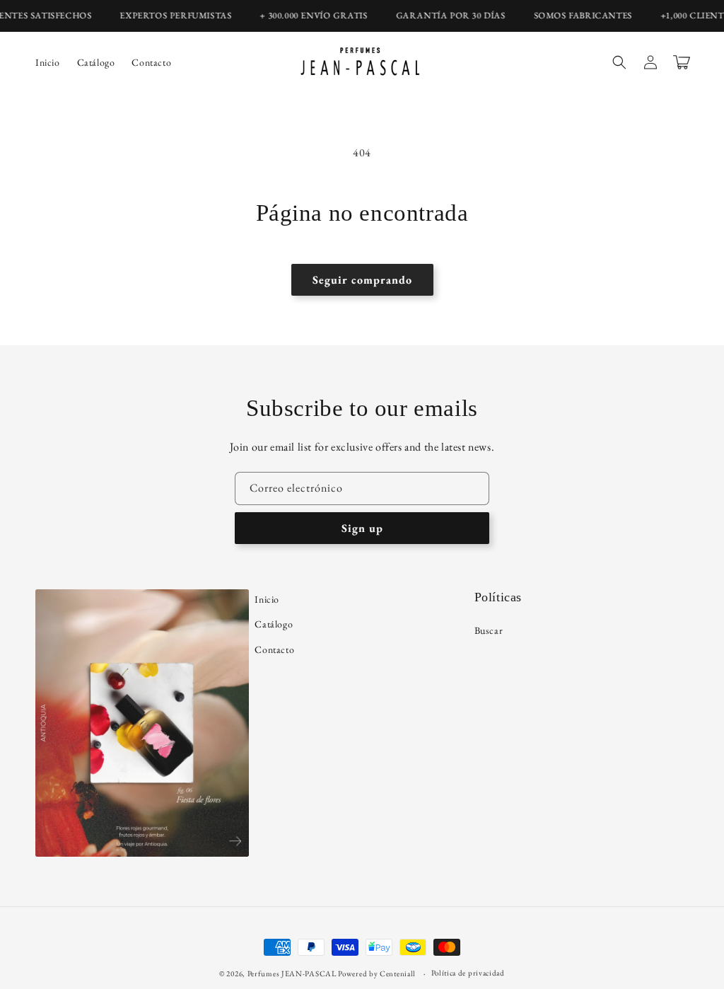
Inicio (267, 599)
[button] (619, 62)
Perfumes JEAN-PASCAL (292, 973)
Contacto (274, 649)
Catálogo (274, 624)
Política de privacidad (468, 973)
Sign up (362, 528)
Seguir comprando (362, 279)
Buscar (488, 630)
